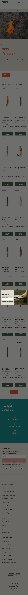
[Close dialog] (26, 290)
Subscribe (7, 301)
